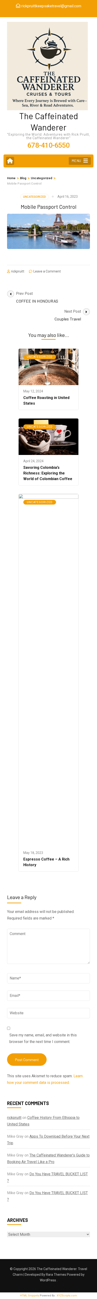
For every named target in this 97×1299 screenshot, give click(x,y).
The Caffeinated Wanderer (57, 1269)
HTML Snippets (29, 1295)
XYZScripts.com (67, 1295)
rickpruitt (17, 271)
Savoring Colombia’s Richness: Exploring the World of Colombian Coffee (47, 473)
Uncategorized (34, 196)
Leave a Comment (47, 271)
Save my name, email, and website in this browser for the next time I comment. (43, 1038)
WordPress (48, 1280)
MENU (76, 160)
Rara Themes (56, 1274)
